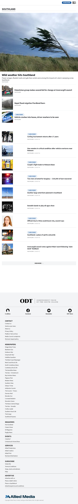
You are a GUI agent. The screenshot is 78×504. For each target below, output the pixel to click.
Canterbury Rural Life (11, 368)
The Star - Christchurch (11, 373)
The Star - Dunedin (10, 406)
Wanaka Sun (8, 396)
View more (38, 263)
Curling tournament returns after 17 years (42, 136)
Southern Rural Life (10, 412)
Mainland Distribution (11, 456)
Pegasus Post (9, 378)
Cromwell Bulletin (10, 399)
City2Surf (7, 439)
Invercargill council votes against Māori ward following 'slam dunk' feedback (49, 248)
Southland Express (10, 417)
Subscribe (66, 3)
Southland (5, 82)
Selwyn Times (9, 386)
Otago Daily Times (10, 347)
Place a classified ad (11, 483)
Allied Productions (10, 448)
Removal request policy (12, 339)
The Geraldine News (10, 370)
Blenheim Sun (9, 350)
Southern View (9, 383)
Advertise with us (10, 478)
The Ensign (8, 414)
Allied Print (8, 453)
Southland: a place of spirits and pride (41, 235)
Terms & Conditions (10, 467)
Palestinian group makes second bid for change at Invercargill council (43, 90)
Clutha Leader (9, 409)
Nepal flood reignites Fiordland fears (29, 103)
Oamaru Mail (9, 393)
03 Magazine (8, 430)
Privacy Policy (9, 331)
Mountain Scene (9, 401)
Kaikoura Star (9, 352)
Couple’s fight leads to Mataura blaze (41, 165)
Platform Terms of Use (11, 334)
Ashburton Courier (10, 388)
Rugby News (8, 432)
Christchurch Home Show (12, 442)
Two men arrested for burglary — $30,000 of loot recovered (49, 179)
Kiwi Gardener (9, 425)
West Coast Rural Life (11, 363)
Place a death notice (11, 481)
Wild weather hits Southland (18, 75)
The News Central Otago (12, 404)
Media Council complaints (12, 336)
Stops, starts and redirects (12, 469)
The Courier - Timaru (11, 391)
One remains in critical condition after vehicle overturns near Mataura (49, 149)
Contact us (8, 324)
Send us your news (10, 326)
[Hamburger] (74, 2)
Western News (9, 381)
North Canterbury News (12, 365)
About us (7, 329)
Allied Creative (9, 451)
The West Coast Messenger (12, 360)
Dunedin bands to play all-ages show (40, 206)
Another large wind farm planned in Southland (44, 193)
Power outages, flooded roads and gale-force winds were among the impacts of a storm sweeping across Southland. (38, 79)
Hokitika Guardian (10, 357)
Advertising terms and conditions (14, 486)
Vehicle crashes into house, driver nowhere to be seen (36, 117)
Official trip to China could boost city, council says (45, 221)
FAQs (6, 472)
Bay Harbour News (10, 375)
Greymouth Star (9, 355)
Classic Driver (9, 427)
